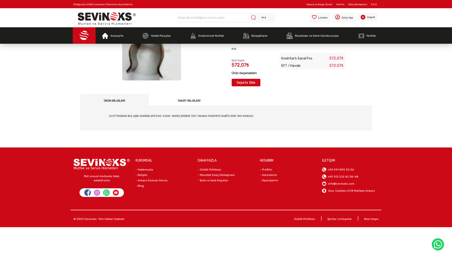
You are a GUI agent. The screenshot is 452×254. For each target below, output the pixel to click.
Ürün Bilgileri (114, 100)
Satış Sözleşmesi (357, 4)
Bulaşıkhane (259, 35)
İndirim (340, 4)
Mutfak (371, 35)
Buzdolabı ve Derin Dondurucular (317, 35)
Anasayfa (116, 35)
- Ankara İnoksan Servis (152, 180)
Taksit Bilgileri (189, 100)
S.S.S (374, 4)
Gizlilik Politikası (304, 219)
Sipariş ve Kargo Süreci (319, 4)
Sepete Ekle (246, 82)
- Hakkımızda (144, 169)
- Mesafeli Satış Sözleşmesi (216, 175)
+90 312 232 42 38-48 (342, 176)
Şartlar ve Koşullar (339, 219)
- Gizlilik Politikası (209, 169)
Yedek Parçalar (161, 35)
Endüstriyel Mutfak (211, 35)
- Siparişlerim (269, 180)
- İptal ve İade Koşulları (213, 180)
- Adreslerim (268, 175)
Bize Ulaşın (371, 219)
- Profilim (266, 169)
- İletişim (141, 175)
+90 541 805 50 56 (340, 169)
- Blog (140, 185)
